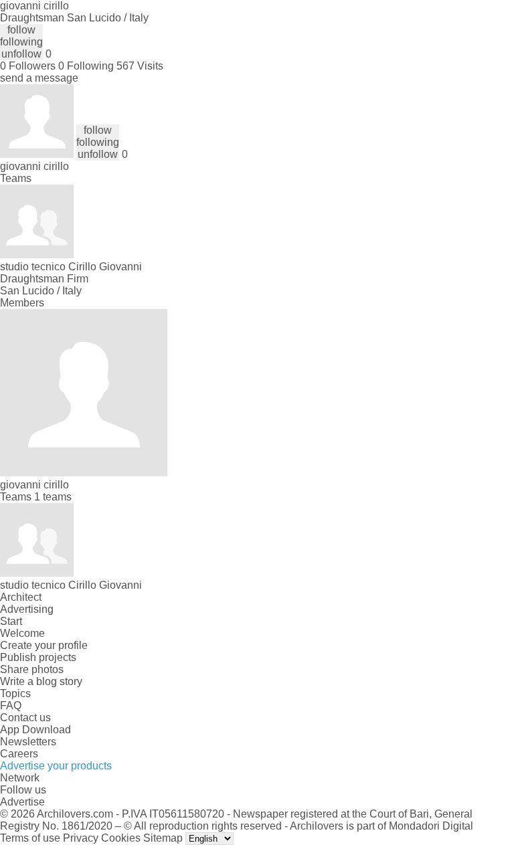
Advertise (22, 802)
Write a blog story (41, 681)
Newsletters (28, 741)
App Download (35, 729)
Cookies (121, 838)
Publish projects (38, 657)
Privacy (80, 838)
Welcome (22, 633)
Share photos (32, 669)
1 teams (53, 496)
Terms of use (30, 838)
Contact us (25, 717)
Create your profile (44, 645)
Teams (15, 178)
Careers (19, 753)
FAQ (10, 705)
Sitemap (163, 838)
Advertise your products (56, 765)
